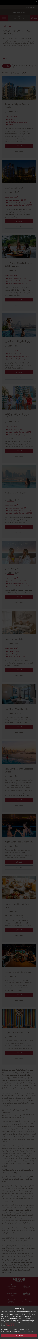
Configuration (10, 1323)
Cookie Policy (11, 1325)
